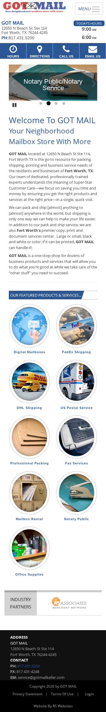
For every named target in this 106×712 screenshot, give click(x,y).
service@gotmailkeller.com (41, 677)
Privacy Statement (27, 693)
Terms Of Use (62, 693)
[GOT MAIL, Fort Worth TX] (34, 7)
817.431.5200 (28, 666)
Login (89, 693)
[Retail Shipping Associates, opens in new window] (69, 604)
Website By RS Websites (53, 705)
